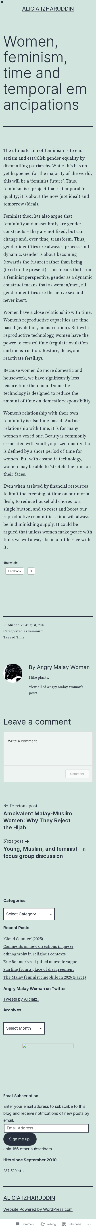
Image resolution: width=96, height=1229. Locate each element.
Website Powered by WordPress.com (38, 1209)
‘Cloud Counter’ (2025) (23, 938)
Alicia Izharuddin (48, 8)
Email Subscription (20, 1095)
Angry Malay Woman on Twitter (34, 988)
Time (20, 637)
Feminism (36, 631)
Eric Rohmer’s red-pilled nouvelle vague (40, 961)
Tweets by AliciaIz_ (21, 999)
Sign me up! (20, 1139)
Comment (77, 774)
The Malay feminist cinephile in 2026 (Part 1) (44, 977)
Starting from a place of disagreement (38, 969)
